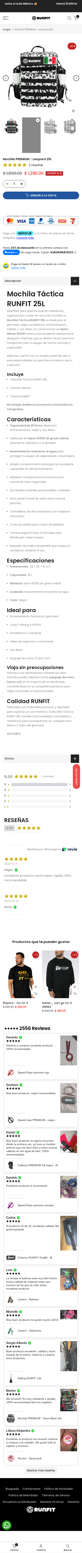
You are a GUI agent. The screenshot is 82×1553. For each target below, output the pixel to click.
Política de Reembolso (23, 1495)
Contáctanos (31, 1489)
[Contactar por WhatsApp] (6, 1525)
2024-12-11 (10, 864)
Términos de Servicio (56, 1495)
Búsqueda (12, 1489)
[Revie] (70, 849)
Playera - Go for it (15, 1003)
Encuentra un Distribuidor (19, 1502)
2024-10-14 (11, 901)
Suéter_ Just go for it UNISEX (57, 1005)
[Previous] (6, 78)
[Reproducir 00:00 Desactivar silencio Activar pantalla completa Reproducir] (41, 78)
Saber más (18, 268)
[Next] (76, 78)
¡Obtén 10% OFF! (76, 776)
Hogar (7, 29)
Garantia (73, 1502)
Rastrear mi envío (52, 1502)
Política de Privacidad (58, 1489)
